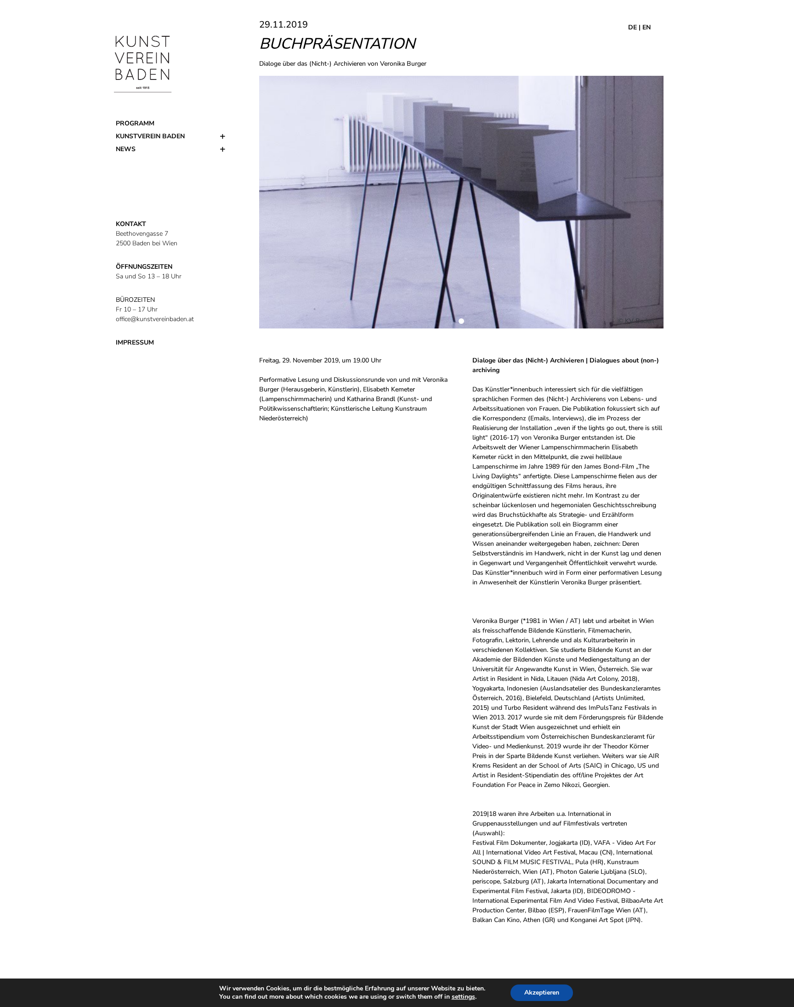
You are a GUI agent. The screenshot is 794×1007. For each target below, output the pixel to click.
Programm (135, 123)
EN (646, 27)
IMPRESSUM (135, 342)
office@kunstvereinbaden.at (155, 319)
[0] (461, 321)
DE (632, 27)
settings (463, 997)
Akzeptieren (541, 992)
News (126, 149)
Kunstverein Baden (150, 136)
